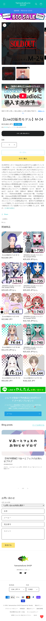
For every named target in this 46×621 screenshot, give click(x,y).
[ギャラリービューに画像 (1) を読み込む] (8, 73)
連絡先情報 (40, 608)
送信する (8, 545)
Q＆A (35, 615)
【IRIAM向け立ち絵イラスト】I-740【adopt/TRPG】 (33, 348)
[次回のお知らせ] (42, 10)
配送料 (6, 127)
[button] (4, 4)
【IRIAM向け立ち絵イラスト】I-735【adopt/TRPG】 (33, 286)
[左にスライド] (18, 488)
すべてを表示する (38, 425)
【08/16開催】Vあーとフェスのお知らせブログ (23, 459)
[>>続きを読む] (9, 208)
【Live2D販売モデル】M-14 (10, 255)
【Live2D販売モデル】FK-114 (11, 378)
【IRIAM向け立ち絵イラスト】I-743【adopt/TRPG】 (33, 317)
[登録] (39, 413)
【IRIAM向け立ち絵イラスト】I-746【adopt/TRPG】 (11, 286)
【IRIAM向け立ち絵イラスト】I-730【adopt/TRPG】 (33, 255)
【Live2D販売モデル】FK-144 (32, 378)
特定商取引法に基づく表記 (17, 612)
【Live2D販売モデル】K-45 (10, 316)
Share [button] (6, 214)
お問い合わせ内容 (6, 502)
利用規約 (22, 608)
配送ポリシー (30, 608)
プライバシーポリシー (11, 608)
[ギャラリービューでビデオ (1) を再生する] (23, 73)
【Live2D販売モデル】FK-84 (11, 347)
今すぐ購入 (23, 159)
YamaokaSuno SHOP (14, 605)
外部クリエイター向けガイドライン (21, 615)
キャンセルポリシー (32, 612)
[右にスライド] (27, 488)
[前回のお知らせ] (4, 10)
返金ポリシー (38, 605)
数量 (3, 140)
